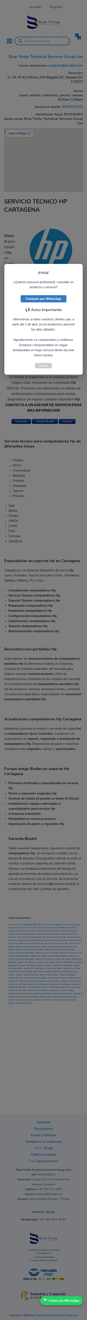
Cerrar (43, 365)
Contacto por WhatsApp (43, 298)
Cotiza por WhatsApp (64, 1300)
